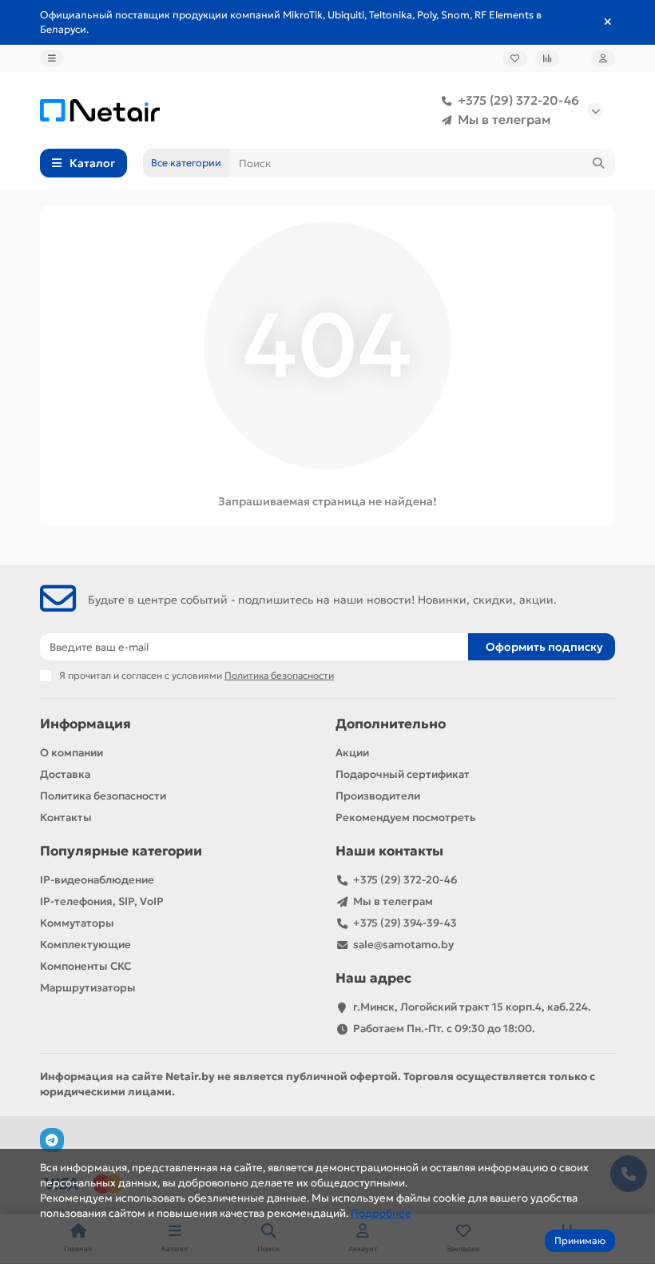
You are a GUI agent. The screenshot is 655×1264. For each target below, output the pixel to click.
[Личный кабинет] (603, 58)
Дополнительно (390, 724)
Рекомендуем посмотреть (405, 817)
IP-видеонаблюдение (97, 880)
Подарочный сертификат (402, 774)
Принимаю (579, 1240)
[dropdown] (52, 58)
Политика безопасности (103, 796)
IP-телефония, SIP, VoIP (102, 901)
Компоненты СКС (85, 966)
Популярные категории (121, 851)
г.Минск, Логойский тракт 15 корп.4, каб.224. (472, 1007)
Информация (85, 724)
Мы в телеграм (504, 119)
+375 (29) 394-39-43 (405, 923)
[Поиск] (598, 163)
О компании (71, 753)
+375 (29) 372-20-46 (518, 100)
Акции (352, 753)
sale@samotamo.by (403, 944)
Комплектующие (85, 944)
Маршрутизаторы (88, 988)
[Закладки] (514, 58)
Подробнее (381, 1213)
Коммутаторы (77, 923)
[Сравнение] (547, 58)
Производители (377, 796)
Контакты (66, 817)
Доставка (65, 774)
